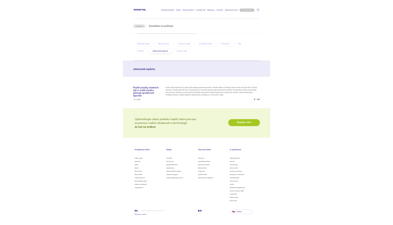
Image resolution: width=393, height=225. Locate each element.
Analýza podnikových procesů (174, 178)
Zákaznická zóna (231, 10)
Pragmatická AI (139, 187)
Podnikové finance (140, 178)
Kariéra (232, 184)
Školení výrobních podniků (173, 171)
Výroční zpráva (234, 181)
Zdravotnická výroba (203, 164)
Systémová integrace (172, 174)
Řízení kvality (138, 171)
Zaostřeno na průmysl (236, 171)
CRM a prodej (138, 158)
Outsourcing (169, 161)
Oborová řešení (188, 10)
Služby (178, 10)
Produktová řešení (167, 10)
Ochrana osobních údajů (237, 191)
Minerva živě (233, 200)
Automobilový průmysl (204, 161)
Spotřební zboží (202, 174)
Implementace (170, 168)
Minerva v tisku (234, 168)
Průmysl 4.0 (201, 158)
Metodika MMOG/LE (172, 164)
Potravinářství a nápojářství (205, 178)
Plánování (137, 161)
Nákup (136, 164)
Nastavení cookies (140, 214)
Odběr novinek (234, 197)
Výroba (137, 168)
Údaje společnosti (235, 158)
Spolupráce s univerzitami (237, 174)
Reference (211, 10)
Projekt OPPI (233, 194)
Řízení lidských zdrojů (141, 181)
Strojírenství (201, 171)
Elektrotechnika (202, 168)
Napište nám (244, 122)
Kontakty (220, 10)
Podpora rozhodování (141, 184)
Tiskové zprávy (234, 164)
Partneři (232, 161)
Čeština (239, 212)
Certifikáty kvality (234, 178)
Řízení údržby (138, 174)
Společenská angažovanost (237, 187)
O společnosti (200, 10)
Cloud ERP (169, 158)
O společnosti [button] (139, 26)
